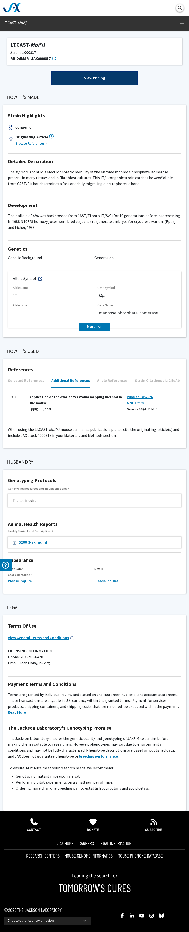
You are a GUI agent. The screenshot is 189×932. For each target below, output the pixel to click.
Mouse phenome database (140, 856)
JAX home (65, 843)
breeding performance (98, 756)
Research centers (43, 856)
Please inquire (20, 580)
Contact (34, 829)
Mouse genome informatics (88, 856)
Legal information (115, 843)
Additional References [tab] (70, 380)
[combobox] (47, 921)
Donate (93, 829)
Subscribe (153, 829)
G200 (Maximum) (32, 542)
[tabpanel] (94, 404)
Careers (86, 843)
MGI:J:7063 (135, 403)
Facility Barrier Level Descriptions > (31, 531)
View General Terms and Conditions (38, 637)
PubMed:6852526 (140, 397)
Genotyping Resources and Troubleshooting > (38, 488)
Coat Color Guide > (20, 575)
